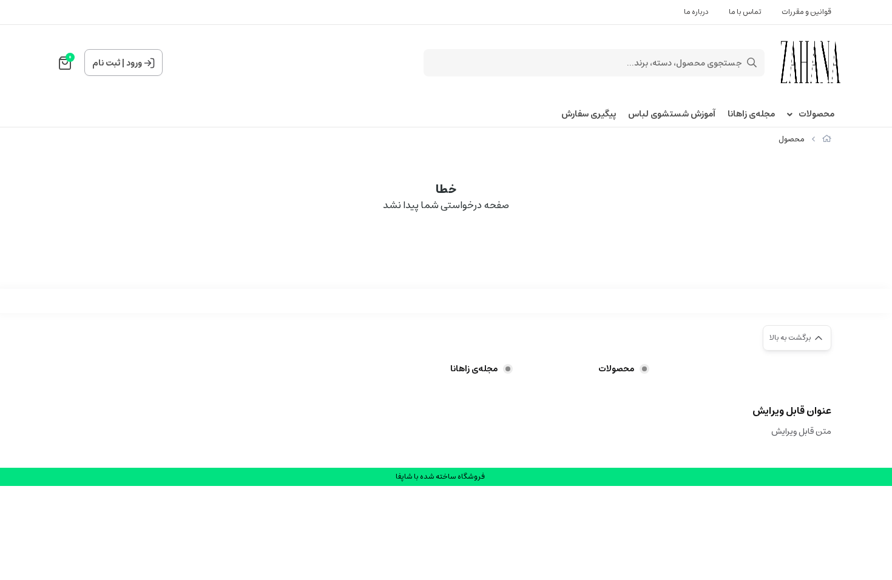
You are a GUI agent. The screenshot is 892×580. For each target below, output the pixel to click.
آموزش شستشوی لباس (671, 114)
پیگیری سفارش (588, 114)
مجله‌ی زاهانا (751, 114)
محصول (792, 139)
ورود (134, 63)
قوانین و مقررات (806, 11)
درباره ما (696, 11)
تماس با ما (745, 11)
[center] (752, 62)
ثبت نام (106, 63)
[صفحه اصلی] (826, 139)
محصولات (816, 114)
